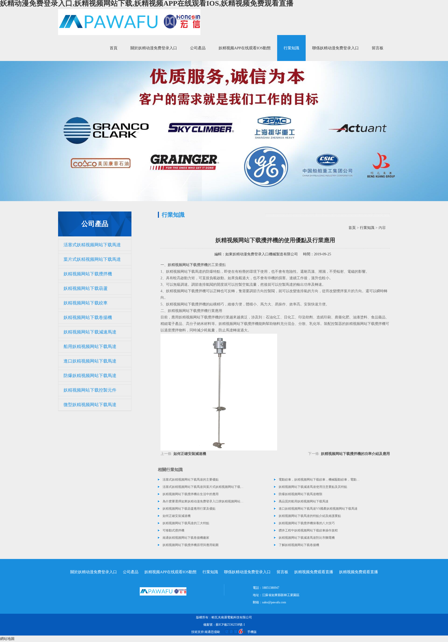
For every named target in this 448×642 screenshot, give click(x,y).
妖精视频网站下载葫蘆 (86, 288)
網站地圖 (7, 639)
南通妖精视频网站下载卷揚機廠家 (186, 537)
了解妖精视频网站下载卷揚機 (299, 545)
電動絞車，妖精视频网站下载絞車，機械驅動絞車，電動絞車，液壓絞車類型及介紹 (319, 479)
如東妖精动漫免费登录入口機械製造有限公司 (261, 254)
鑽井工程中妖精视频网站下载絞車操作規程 (308, 530)
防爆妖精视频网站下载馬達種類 (300, 494)
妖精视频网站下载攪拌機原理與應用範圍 (191, 545)
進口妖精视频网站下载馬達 (90, 361)
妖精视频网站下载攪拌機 (88, 273)
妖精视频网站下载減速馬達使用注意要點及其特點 (313, 487)
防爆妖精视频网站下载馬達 (90, 375)
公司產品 (198, 48)
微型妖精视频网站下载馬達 (90, 404)
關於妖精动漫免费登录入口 (153, 48)
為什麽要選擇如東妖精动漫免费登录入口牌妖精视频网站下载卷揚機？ (203, 501)
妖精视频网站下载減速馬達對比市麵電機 (307, 537)
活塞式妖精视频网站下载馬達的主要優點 (191, 479)
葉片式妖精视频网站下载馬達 (92, 259)
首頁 (113, 48)
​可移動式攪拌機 (173, 530)
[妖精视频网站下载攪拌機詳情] (218, 392)
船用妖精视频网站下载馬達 (90, 346)
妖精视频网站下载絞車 (86, 302)
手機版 (252, 632)
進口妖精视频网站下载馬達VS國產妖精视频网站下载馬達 (318, 508)
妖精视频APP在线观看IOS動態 (245, 48)
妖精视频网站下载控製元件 (90, 390)
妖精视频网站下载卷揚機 (88, 317)
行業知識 (291, 48)
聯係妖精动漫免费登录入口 (335, 48)
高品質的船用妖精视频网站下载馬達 (303, 501)
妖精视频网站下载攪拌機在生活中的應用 (191, 494)
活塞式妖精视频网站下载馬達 (92, 244)
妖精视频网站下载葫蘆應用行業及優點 (189, 508)
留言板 (377, 48)
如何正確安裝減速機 (189, 454)
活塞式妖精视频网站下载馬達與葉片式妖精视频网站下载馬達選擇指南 (203, 487)
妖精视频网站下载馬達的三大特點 (186, 523)
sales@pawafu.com (274, 602)
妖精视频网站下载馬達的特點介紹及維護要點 (310, 516)
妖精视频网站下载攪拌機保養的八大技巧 (307, 523)
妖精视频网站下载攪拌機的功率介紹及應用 (355, 454)
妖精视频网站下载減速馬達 (90, 332)
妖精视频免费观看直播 (313, 572)
